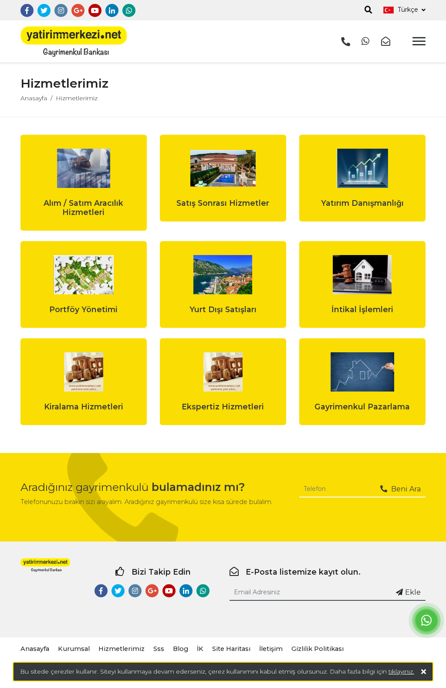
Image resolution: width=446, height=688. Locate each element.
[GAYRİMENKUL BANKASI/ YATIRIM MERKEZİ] (73, 41)
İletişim (271, 649)
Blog (180, 649)
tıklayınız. (401, 671)
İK (200, 649)
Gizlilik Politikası (317, 649)
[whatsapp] (128, 11)
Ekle (413, 592)
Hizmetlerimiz (77, 98)
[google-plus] (77, 11)
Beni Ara (405, 489)
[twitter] (44, 11)
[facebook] (27, 11)
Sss (158, 649)
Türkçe (408, 10)
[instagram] (61, 11)
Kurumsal (74, 649)
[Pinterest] (145, 11)
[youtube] (94, 11)
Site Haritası (231, 649)
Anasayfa (33, 98)
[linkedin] (111, 11)
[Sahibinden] (162, 11)
